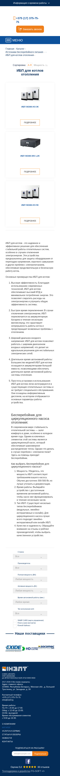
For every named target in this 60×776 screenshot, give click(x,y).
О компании (8, 724)
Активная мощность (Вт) (27, 586)
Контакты (7, 741)
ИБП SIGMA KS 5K (30, 205)
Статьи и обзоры (11, 734)
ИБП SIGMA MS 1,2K (30, 156)
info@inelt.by (8, 700)
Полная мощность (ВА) (27, 575)
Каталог (6, 727)
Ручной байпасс (24, 625)
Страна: (21, 552)
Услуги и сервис (11, 731)
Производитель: (24, 563)
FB (27, 761)
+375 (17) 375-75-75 (11, 697)
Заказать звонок (32, 29)
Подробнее (30, 122)
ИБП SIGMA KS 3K (30, 107)
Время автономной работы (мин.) (31, 598)
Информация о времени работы (30, 3)
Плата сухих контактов (27, 623)
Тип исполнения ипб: (26, 609)
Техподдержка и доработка (16, 771)
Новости (7, 738)
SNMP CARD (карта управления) (31, 620)
